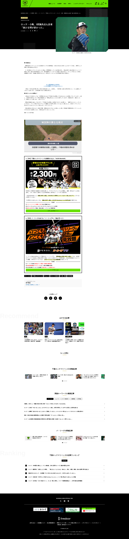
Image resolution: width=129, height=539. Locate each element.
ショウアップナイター (79, 3)
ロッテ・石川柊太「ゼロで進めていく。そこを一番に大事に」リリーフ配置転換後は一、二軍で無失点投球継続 (55, 480)
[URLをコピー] (37, 31)
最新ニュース (52, 3)
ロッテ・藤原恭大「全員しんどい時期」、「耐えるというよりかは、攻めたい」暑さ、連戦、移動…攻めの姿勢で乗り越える (58, 469)
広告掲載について (41, 522)
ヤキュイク (89, 3)
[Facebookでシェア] (32, 31)
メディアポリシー (86, 522)
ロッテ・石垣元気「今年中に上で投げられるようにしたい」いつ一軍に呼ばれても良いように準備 (52, 477)
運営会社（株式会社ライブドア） (64, 524)
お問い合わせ (32, 522)
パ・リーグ (28, 275)
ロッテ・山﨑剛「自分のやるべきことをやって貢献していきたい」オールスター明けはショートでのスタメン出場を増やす (53, 411)
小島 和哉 (63, 275)
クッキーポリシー (95, 522)
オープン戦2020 (55, 275)
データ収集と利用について (74, 522)
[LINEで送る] (34, 31)
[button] (62, 442)
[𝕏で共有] (30, 31)
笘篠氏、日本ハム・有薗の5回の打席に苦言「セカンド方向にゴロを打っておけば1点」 (45, 403)
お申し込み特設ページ (53, 210)
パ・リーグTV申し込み (53, 270)
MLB (65, 3)
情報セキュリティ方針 (61, 522)
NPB (69, 3)
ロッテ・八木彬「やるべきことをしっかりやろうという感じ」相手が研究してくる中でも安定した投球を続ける (51, 407)
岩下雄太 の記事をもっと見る (32, 284)
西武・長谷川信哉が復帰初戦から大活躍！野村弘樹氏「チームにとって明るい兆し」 (44, 415)
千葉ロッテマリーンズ (38, 275)
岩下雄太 (70, 275)
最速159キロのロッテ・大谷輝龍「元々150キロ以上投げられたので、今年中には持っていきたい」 (52, 473)
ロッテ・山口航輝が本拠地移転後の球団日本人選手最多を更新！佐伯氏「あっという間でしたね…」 (48, 419)
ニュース (47, 275)
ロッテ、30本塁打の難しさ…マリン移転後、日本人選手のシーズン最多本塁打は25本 (49, 465)
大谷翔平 (59, 3)
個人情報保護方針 (51, 522)
